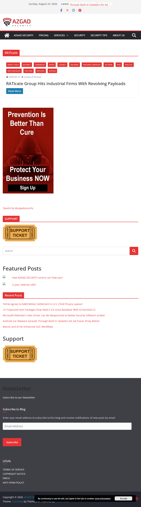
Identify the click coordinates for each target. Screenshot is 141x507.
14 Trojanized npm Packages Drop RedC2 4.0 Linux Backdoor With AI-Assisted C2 (49, 309)
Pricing (43, 35)
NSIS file (128, 64)
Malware (74, 64)
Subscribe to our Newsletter (19, 397)
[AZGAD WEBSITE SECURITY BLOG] (7, 35)
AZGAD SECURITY (23, 35)
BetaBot (27, 64)
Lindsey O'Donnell (32, 76)
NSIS (119, 64)
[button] (67, 35)
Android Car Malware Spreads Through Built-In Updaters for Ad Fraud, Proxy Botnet (51, 321)
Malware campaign (91, 64)
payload (28, 71)
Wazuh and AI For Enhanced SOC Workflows (28, 326)
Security (79, 35)
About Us (119, 35)
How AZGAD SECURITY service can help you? (37, 277)
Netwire (108, 64)
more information (103, 498)
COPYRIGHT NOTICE (14, 473)
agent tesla (13, 64)
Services (59, 35)
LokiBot (62, 64)
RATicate (41, 71)
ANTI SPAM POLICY (13, 482)
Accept (123, 498)
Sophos (52, 71)
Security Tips (99, 35)
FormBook (40, 64)
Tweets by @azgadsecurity (18, 208)
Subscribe (12, 442)
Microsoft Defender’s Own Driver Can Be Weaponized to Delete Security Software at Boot (54, 315)
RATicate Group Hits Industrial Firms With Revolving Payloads (66, 83)
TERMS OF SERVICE (13, 469)
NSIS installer (14, 71)
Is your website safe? (24, 284)
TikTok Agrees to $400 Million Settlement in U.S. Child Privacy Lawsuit (43, 304)
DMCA (6, 478)
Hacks (51, 64)
